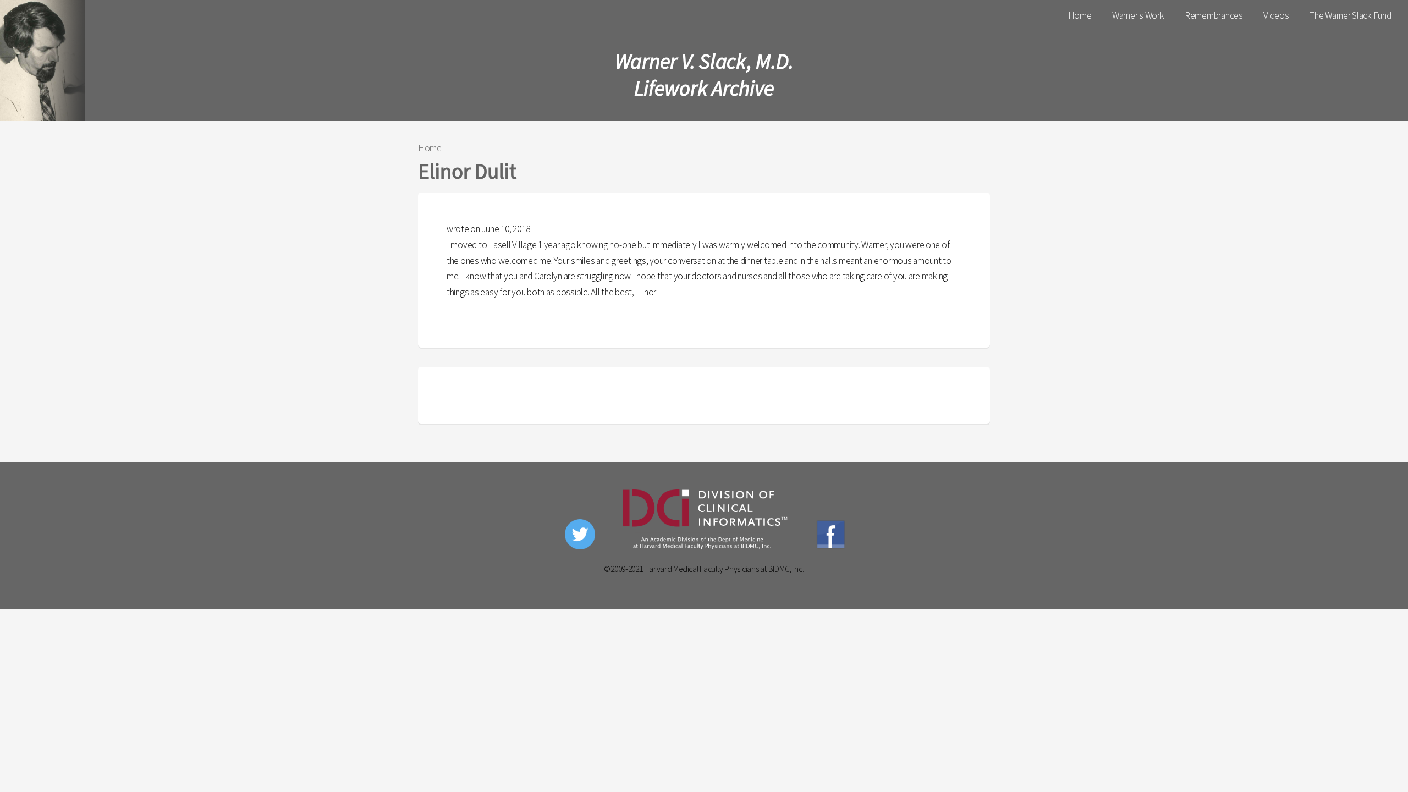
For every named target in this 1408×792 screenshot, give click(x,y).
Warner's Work (1138, 15)
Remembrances (1214, 15)
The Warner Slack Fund (1351, 15)
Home (1080, 15)
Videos (1276, 15)
